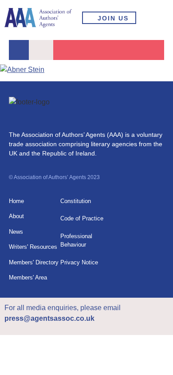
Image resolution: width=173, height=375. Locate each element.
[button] (157, 17)
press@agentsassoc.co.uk (49, 318)
